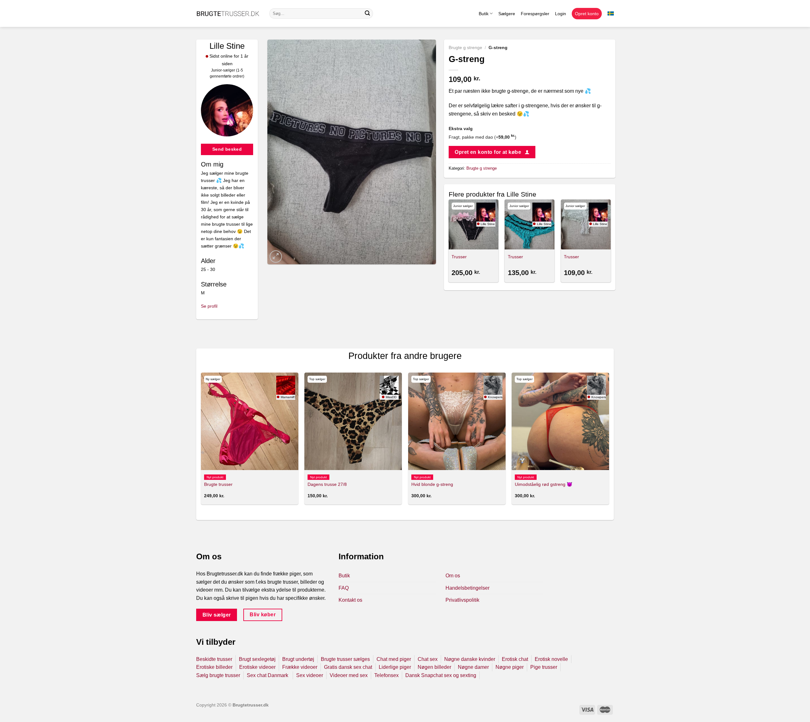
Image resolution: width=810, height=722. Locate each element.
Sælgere (506, 13)
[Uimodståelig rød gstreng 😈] (560, 421)
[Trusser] (473, 224)
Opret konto (587, 13)
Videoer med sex (349, 675)
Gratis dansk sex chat (348, 667)
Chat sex (428, 659)
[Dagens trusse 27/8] (353, 421)
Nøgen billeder (434, 667)
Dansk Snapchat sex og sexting (440, 675)
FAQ (344, 588)
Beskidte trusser (214, 659)
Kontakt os (350, 600)
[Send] (367, 13)
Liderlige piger (395, 667)
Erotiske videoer (257, 667)
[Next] (610, 242)
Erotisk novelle (551, 659)
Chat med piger (394, 659)
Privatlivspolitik (462, 600)
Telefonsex (386, 675)
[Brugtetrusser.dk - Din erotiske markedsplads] (228, 13)
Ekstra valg (461, 128)
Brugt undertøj (298, 659)
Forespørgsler (535, 13)
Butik (484, 13)
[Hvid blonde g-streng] (457, 421)
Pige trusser (543, 667)
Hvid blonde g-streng (432, 484)
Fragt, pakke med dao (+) (482, 137)
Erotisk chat (515, 659)
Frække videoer (299, 667)
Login (560, 13)
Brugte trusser (218, 484)
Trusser (459, 256)
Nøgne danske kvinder (469, 659)
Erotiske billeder (214, 667)
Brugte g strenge (465, 47)
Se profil (209, 306)
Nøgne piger (509, 667)
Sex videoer (309, 675)
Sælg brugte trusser (218, 675)
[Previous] (449, 242)
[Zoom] (276, 256)
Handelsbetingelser (467, 588)
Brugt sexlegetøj (257, 659)
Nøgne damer (473, 667)
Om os (453, 575)
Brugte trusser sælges (345, 659)
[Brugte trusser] (249, 421)
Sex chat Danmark (268, 675)
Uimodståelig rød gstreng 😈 (543, 484)
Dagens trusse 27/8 (327, 484)
